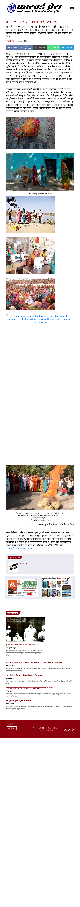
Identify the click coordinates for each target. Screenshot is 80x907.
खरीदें (51, 731)
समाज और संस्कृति (49, 728)
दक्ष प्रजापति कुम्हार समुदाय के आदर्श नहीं (18, 700)
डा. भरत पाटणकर (11, 678)
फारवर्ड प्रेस (10, 41)
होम (33, 728)
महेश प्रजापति (10, 704)
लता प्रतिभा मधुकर (11, 648)
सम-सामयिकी (39, 728)
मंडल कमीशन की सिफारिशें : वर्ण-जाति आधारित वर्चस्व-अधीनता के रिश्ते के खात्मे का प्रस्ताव (34, 662)
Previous (7, 587)
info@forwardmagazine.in (20, 548)
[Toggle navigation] (72, 8)
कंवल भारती (9, 691)
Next (38, 587)
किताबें (47, 731)
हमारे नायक (41, 731)
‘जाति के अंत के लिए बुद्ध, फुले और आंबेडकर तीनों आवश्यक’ (24, 675)
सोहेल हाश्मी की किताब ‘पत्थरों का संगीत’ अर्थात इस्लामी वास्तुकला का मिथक (29, 688)
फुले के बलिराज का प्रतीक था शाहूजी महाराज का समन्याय (23, 644)
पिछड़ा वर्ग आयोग (10, 666)
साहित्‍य (57, 728)
